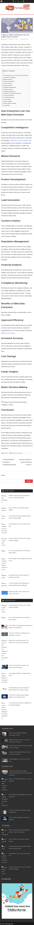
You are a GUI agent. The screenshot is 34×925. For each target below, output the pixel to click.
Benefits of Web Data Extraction (12, 93)
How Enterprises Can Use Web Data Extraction (15, 75)
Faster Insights (8, 101)
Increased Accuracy (9, 97)
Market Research (7, 79)
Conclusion (7, 105)
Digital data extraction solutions (19, 140)
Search (3, 475)
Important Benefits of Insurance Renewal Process (25, 462)
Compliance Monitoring (9, 91)
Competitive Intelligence (9, 77)
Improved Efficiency (9, 95)
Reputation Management (9, 87)
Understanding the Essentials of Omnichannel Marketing (9, 462)
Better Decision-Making (10, 103)
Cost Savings (7, 99)
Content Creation (7, 85)
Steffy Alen (5, 39)
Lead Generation (7, 83)
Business (5, 453)
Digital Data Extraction (17, 453)
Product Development (9, 81)
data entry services (9, 333)
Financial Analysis (8, 89)
